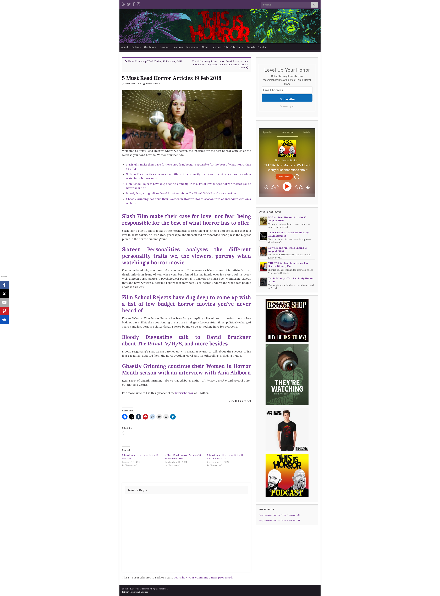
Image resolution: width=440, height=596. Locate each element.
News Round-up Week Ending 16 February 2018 (155, 61)
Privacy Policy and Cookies (135, 592)
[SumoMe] (4, 319)
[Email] (4, 302)
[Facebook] (134, 3)
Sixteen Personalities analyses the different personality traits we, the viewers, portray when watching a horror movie (186, 256)
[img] (296, 176)
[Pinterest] (4, 311)
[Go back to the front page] (220, 26)
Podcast (136, 46)
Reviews (164, 46)
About (124, 46)
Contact (262, 46)
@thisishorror (184, 393)
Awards (250, 46)
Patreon (216, 46)
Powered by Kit (287, 106)
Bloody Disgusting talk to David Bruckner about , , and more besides (181, 193)
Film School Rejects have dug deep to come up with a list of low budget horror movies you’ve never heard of (186, 304)
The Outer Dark (233, 46)
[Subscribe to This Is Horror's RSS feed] (123, 3)
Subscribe (287, 99)
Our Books (150, 46)
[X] (4, 293)
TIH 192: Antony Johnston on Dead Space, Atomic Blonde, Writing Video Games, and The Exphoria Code (220, 64)
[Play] (287, 186)
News (205, 46)
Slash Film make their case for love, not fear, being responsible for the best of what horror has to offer (186, 219)
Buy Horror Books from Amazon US (279, 520)
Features (178, 46)
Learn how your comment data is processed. (203, 577)
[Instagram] (138, 3)
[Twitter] (129, 3)
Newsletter (284, 176)
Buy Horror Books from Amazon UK (280, 515)
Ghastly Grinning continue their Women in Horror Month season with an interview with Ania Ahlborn (186, 369)
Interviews (192, 46)
